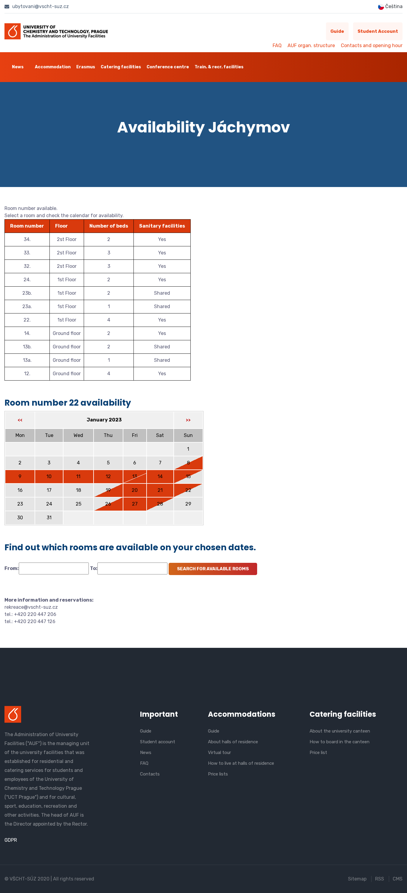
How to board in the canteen (339, 741)
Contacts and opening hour (372, 45)
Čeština (393, 6)
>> (188, 420)
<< (20, 420)
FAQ (277, 45)
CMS (398, 879)
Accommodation (53, 66)
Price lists (218, 774)
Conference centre (168, 66)
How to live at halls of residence (241, 763)
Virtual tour (219, 752)
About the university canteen (340, 731)
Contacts (150, 774)
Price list (318, 752)
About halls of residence (233, 741)
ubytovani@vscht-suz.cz (40, 6)
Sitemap (357, 879)
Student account (378, 31)
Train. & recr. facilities (219, 66)
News (18, 66)
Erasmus (85, 66)
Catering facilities (121, 66)
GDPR (10, 840)
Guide (337, 31)
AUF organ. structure (311, 45)
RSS (379, 879)
